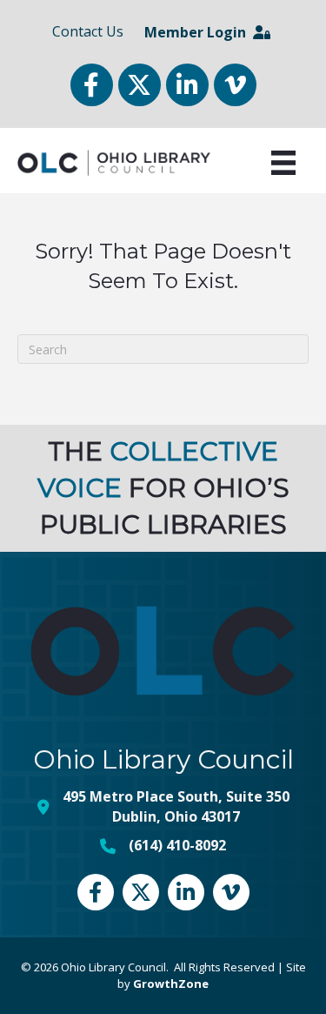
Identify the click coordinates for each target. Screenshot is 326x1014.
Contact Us (87, 31)
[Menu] (283, 163)
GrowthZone (171, 983)
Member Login (198, 32)
